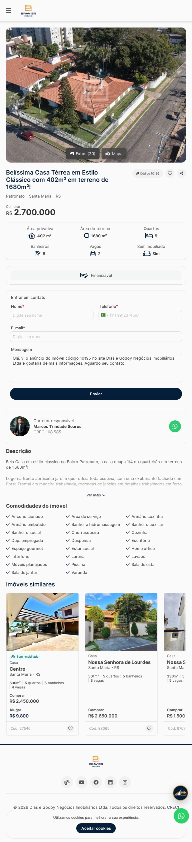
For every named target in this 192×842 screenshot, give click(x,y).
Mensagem (21, 349)
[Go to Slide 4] (45, 644)
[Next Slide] (182, 95)
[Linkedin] (110, 782)
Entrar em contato (28, 297)
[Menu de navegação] (8, 10)
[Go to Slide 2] (37, 644)
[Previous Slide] (10, 95)
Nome (17, 306)
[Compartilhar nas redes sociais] (181, 173)
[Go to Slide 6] (51, 644)
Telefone (109, 306)
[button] (96, 95)
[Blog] (67, 782)
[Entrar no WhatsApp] (175, 426)
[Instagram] (125, 782)
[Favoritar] (170, 173)
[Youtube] (82, 782)
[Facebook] (96, 782)
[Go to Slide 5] (48, 644)
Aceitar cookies (96, 828)
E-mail (18, 327)
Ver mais (93, 495)
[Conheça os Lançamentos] (180, 793)
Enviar (96, 393)
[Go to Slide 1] (33, 643)
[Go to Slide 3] (41, 644)
